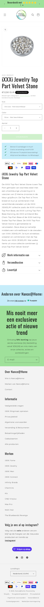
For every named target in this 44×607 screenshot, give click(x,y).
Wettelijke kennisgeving (31, 601)
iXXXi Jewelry (11, 466)
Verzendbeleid (33, 598)
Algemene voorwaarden (16, 422)
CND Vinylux (10, 499)
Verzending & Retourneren (17, 428)
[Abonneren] (36, 360)
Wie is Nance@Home (14, 378)
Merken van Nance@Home (17, 384)
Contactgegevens (12, 601)
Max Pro (8, 504)
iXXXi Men (9, 471)
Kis (6, 493)
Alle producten (11, 444)
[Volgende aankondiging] (39, 4)
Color (4, 113)
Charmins (9, 488)
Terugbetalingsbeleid (20, 594)
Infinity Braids (11, 482)
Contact (8, 389)
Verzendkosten (25, 95)
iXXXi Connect (11, 477)
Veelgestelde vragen (14, 406)
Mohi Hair (9, 510)
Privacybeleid (11, 417)
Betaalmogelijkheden (15, 433)
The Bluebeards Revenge (16, 515)
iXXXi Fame (10, 460)
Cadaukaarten (11, 439)
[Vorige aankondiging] (4, 4)
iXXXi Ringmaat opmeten (16, 411)
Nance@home (20, 591)
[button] (5, 14)
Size (3, 102)
